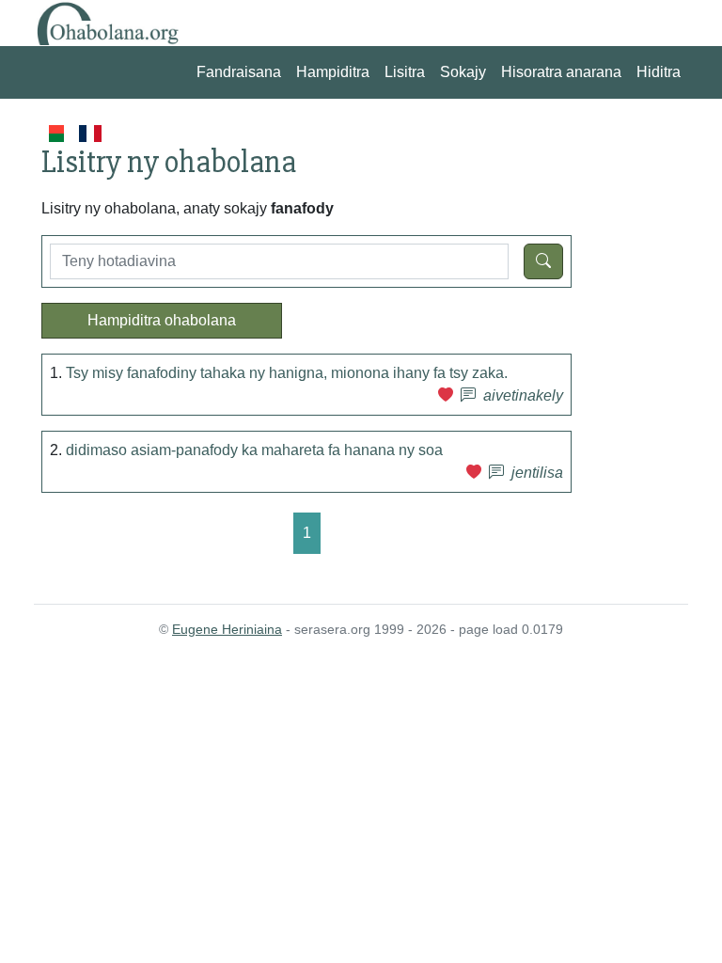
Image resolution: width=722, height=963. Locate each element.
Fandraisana (238, 72)
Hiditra (658, 72)
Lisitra (405, 72)
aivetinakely (523, 395)
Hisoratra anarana (561, 72)
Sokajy (463, 72)
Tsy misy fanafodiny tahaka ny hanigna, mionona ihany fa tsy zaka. (287, 373)
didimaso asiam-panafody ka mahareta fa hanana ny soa (254, 450)
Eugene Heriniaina (227, 629)
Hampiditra (332, 72)
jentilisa (537, 473)
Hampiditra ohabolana (161, 320)
